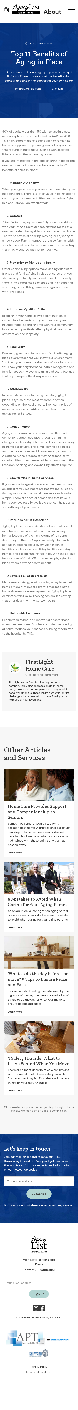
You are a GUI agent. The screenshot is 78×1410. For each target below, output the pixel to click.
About (52, 11)
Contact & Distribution (39, 1270)
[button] (70, 9)
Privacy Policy (38, 1366)
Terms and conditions (39, 1372)
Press (39, 1264)
